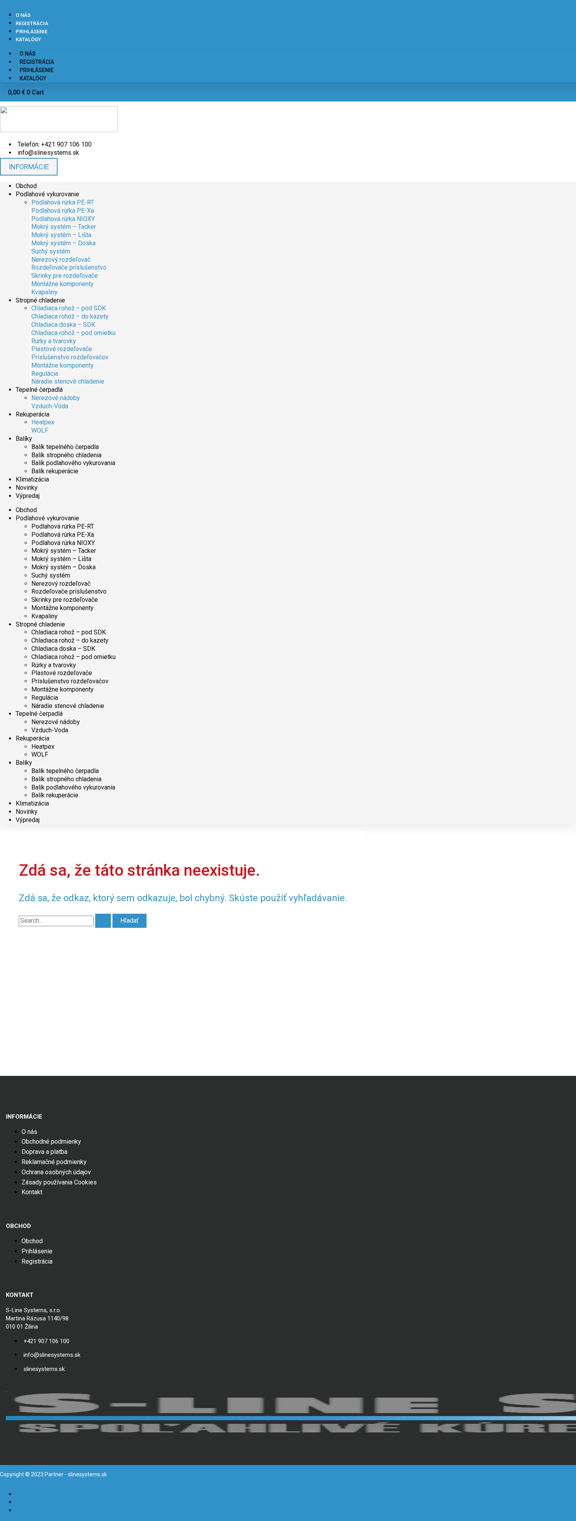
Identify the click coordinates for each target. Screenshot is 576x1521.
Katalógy (28, 39)
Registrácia (32, 23)
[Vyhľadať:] (65, 920)
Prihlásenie (31, 31)
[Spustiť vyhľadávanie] (103, 921)
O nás (23, 15)
